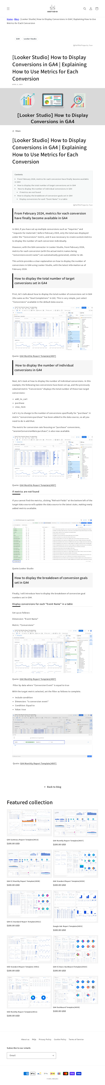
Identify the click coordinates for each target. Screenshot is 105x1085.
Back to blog (54, 786)
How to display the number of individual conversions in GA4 (44, 189)
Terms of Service (76, 1039)
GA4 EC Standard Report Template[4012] (24, 922)
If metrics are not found (30, 192)
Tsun (91, 45)
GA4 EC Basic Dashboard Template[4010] (70, 967)
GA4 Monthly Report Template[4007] (38, 356)
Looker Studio (30, 39)
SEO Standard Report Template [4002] (23, 967)
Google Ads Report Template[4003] (67, 926)
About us (25, 1039)
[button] (8, 9)
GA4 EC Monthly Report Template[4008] (23, 881)
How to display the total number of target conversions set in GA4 (46, 185)
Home (10, 19)
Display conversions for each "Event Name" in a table (43, 199)
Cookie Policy (60, 1039)
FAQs (34, 1039)
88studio (55, 1079)
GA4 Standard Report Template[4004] (69, 881)
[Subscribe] (53, 1055)
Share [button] (18, 131)
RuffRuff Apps (80, 45)
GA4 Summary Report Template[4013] (23, 840)
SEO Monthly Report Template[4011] (22, 1012)
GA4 (18, 39)
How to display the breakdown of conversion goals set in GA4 (44, 195)
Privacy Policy (45, 1039)
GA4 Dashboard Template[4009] (66, 1007)
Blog (16, 19)
